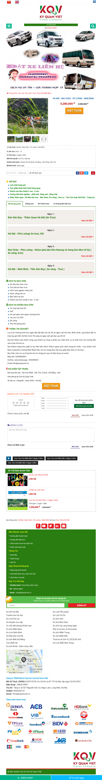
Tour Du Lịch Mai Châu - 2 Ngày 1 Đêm (43, 500)
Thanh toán (44, 204)
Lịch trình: (12, 147)
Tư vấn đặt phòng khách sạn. (19, 625)
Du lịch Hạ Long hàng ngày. (65, 625)
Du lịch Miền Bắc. (60, 636)
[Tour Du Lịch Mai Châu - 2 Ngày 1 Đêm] (17, 504)
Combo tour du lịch (14, 615)
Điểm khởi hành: (14, 162)
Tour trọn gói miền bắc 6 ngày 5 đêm (61, 458)
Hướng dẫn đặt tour (63, 204)
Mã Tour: (12, 151)
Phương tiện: (13, 158)
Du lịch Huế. (58, 619)
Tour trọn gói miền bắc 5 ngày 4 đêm (28, 458)
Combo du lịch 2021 (37, 490)
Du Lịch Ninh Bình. (14, 632)
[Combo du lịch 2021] (17, 492)
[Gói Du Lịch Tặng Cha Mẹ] (17, 480)
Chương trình (15, 204)
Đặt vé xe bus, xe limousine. (65, 629)
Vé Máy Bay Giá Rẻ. (14, 636)
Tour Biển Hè (11, 643)
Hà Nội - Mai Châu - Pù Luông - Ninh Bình (34, 520)
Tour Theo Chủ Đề (62, 520)
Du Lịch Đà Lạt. (13, 619)
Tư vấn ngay (77, 778)
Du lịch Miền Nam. (14, 629)
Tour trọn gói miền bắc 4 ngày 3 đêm (22, 463)
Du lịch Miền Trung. (61, 632)
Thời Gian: (12, 155)
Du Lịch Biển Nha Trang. (63, 643)
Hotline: (9, 691)
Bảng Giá (30, 204)
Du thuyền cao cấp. (14, 622)
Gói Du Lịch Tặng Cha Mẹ (38, 475)
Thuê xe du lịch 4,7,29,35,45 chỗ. (67, 639)
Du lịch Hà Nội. (12, 612)
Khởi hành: (12, 166)
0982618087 (52, 28)
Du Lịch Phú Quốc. (61, 612)
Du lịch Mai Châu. (60, 622)
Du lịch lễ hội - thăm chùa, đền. (19, 646)
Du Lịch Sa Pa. (59, 615)
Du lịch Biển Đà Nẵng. (15, 639)
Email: (9, 694)
